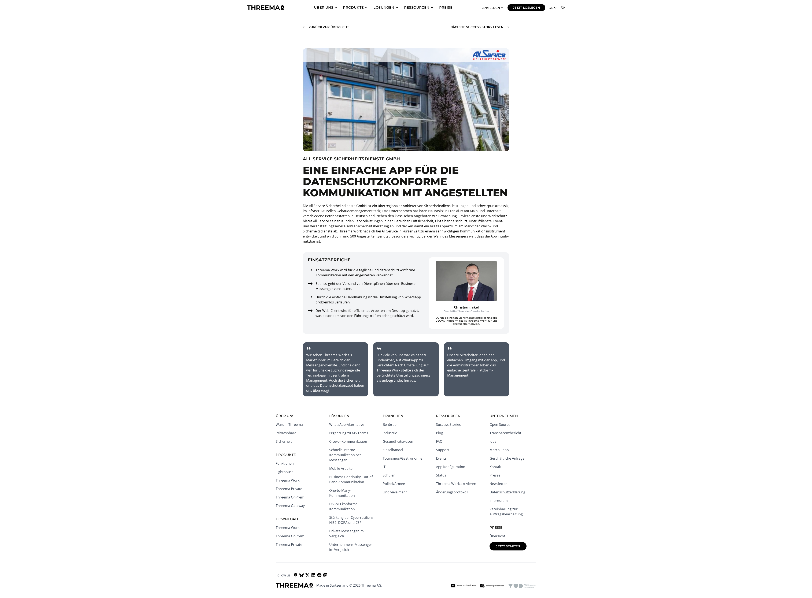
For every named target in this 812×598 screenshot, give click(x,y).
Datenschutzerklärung (507, 492)
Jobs (493, 441)
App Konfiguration (450, 466)
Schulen (389, 475)
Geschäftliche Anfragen (508, 458)
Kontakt (496, 466)
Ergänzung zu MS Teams (348, 433)
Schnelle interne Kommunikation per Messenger (345, 455)
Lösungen (383, 7)
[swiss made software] (463, 586)
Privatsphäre (286, 433)
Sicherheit (284, 441)
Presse (495, 475)
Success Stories (448, 424)
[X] (307, 575)
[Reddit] (319, 575)
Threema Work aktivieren (456, 483)
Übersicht (497, 536)
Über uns (323, 7)
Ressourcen (416, 7)
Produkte (353, 7)
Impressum (499, 500)
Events (441, 458)
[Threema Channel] (295, 575)
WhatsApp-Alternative (346, 424)
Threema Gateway (290, 505)
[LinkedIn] (313, 575)
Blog (439, 433)
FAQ (439, 441)
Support (442, 450)
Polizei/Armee (394, 483)
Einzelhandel (393, 450)
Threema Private (289, 488)
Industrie (390, 433)
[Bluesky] (301, 575)
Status (441, 475)
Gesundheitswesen (398, 441)
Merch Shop (499, 450)
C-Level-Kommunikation (348, 441)
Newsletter (498, 483)
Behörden (391, 424)
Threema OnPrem (290, 497)
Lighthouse (285, 472)
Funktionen (285, 463)
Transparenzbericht (505, 433)
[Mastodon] (325, 575)
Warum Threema (289, 424)
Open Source (500, 424)
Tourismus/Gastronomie (402, 458)
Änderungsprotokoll (452, 492)
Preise (446, 7)
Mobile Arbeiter (341, 468)
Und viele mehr (395, 492)
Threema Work (287, 480)
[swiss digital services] (492, 586)
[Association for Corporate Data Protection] (522, 586)
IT (384, 466)
